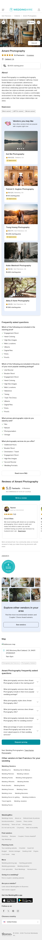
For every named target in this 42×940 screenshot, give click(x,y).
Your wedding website (9, 848)
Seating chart (26, 851)
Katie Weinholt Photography (18, 265)
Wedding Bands (19, 785)
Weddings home (7, 818)
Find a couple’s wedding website (13, 878)
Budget (4, 851)
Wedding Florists (7, 778)
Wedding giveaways (8, 866)
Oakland (17, 16)
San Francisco (7, 16)
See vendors (21, 625)
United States (12, 922)
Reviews (13, 836)
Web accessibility (32, 828)
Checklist (22, 848)
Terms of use (15, 824)
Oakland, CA (9, 59)
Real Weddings (20, 869)
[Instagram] (18, 911)
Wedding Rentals (23, 782)
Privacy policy (27, 824)
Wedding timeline (23, 866)
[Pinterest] (13, 911)
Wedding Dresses (8, 789)
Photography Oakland (28, 663)
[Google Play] (25, 902)
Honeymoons (32, 869)
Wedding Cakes (22, 789)
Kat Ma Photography (15, 154)
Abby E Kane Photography (17, 300)
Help (13, 854)
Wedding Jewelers (20, 801)
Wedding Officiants (8, 782)
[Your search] (3, 22)
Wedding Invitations (29, 797)
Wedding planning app (9, 863)
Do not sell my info (8, 828)
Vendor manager (14, 851)
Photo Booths (6, 785)
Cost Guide (5, 854)
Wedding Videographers (24, 778)
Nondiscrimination (8, 821)
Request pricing (21, 742)
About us (18, 818)
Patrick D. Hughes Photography (20, 189)
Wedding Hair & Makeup (22, 770)
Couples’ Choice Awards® (27, 836)
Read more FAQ (21, 473)
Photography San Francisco (10, 663)
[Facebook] (4, 911)
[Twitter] (8, 911)
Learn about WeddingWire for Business (15, 887)
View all (34, 43)
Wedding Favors (7, 805)
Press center (28, 821)
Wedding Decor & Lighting (10, 797)
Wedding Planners (8, 774)
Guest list (30, 848)
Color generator (7, 869)
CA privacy (20, 828)
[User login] (39, 10)
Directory (5, 836)
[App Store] (9, 902)
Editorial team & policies (31, 818)
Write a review (21, 498)
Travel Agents (6, 801)
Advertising (5, 824)
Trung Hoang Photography (18, 227)
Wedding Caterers (23, 774)
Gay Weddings (7, 839)
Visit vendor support (8, 890)
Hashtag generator (25, 863)
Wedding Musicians (21, 793)
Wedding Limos (7, 793)
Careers (19, 821)
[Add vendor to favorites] (38, 22)
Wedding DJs (6, 770)
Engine (36, 851)
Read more (6, 107)
